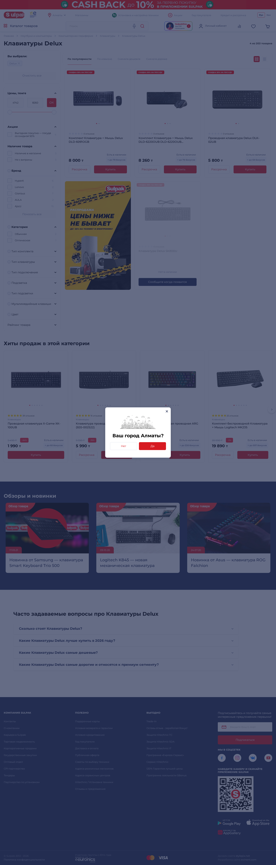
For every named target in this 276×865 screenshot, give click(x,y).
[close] (167, 411)
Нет (123, 446)
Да (153, 446)
